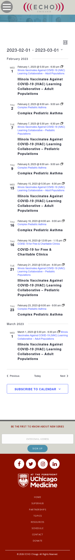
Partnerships (37, 509)
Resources (37, 521)
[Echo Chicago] (44, 7)
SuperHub (37, 503)
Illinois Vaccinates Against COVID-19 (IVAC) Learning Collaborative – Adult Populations (40, 86)
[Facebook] (19, 464)
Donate (37, 540)
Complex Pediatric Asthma (40, 113)
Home (37, 497)
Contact (37, 534)
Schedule (37, 528)
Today (37, 375)
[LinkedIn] (55, 464)
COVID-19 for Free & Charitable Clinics (35, 251)
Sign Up (37, 448)
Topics (37, 515)
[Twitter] (31, 464)
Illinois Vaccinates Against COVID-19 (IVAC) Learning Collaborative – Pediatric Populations (40, 146)
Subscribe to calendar (35, 389)
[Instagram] (43, 464)
